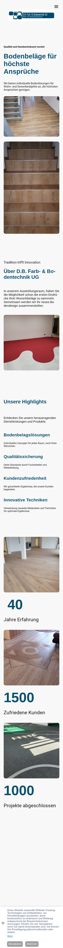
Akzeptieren (14, 944)
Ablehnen (32, 944)
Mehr (10, 936)
